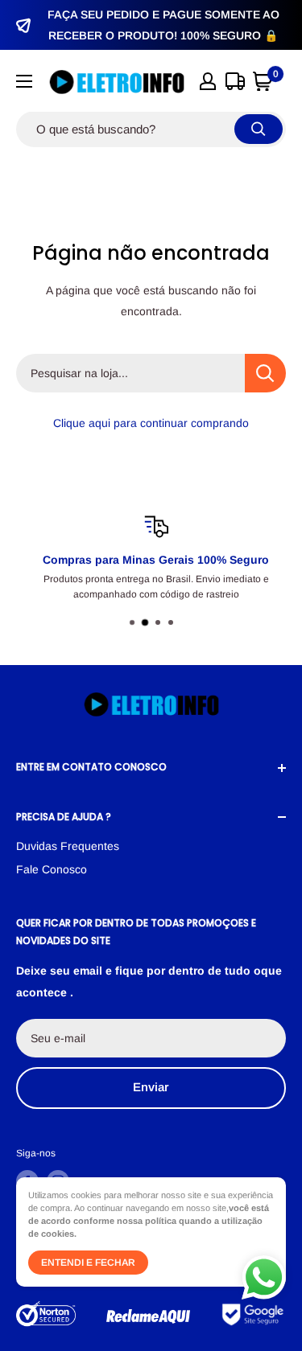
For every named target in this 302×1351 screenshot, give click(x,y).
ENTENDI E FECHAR (88, 1262)
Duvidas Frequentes (67, 846)
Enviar (151, 1087)
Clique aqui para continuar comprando (151, 423)
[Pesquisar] (258, 129)
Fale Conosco (51, 869)
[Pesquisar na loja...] (265, 373)
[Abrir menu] (24, 81)
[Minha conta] (208, 81)
